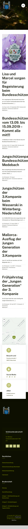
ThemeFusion (18, 517)
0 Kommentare (12, 267)
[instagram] (9, 376)
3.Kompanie (6, 177)
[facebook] (7, 376)
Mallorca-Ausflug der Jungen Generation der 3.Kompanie (11, 245)
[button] (14, 337)
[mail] (14, 376)
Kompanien (4, 108)
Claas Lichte (6, 107)
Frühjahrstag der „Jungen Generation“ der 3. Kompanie (12, 285)
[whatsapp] (12, 376)
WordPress (14, 520)
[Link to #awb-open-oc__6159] (23, 5)
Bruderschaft (23, 107)
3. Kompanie (18, 265)
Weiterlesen (4, 110)
